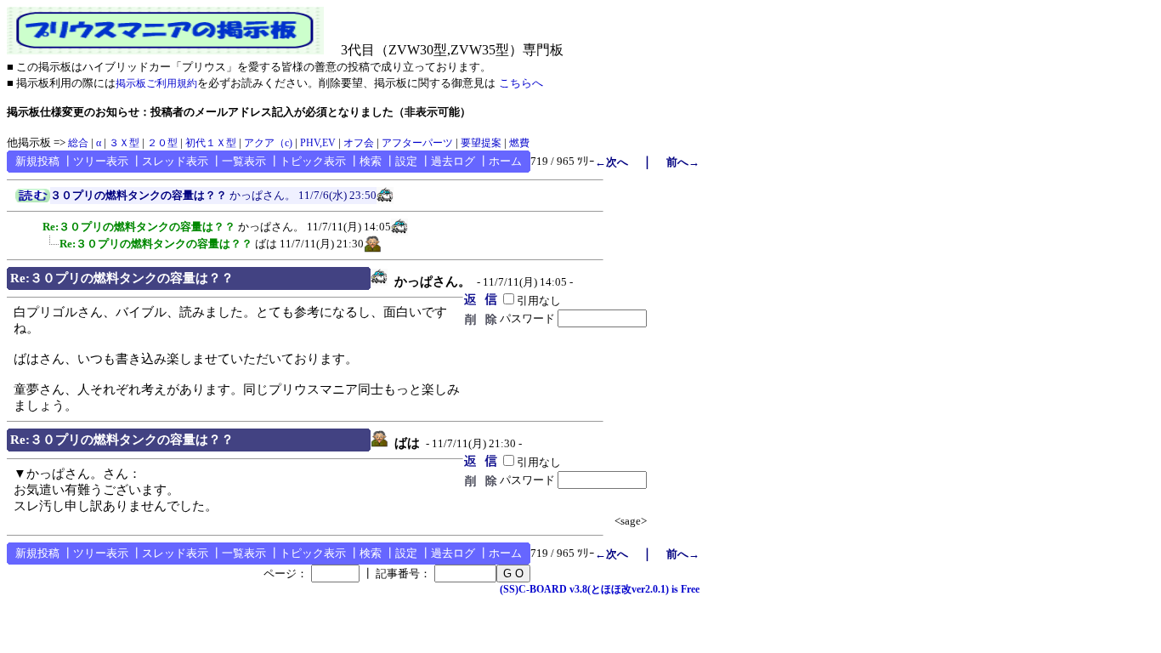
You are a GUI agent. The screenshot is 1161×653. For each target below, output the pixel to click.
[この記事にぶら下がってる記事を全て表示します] (33, 224)
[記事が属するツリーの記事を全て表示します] (32, 199)
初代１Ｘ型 (210, 143)
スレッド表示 (175, 161)
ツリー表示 (100, 161)
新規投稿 (37, 161)
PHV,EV (318, 143)
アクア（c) (268, 143)
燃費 (519, 143)
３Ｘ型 (124, 143)
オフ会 (358, 143)
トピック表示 (313, 161)
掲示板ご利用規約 (156, 83)
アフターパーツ (417, 143)
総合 (78, 143)
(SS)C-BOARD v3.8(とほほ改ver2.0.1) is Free (599, 589)
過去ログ (453, 161)
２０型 (162, 143)
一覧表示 (244, 161)
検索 (371, 161)
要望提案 (481, 143)
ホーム (505, 161)
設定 (406, 161)
